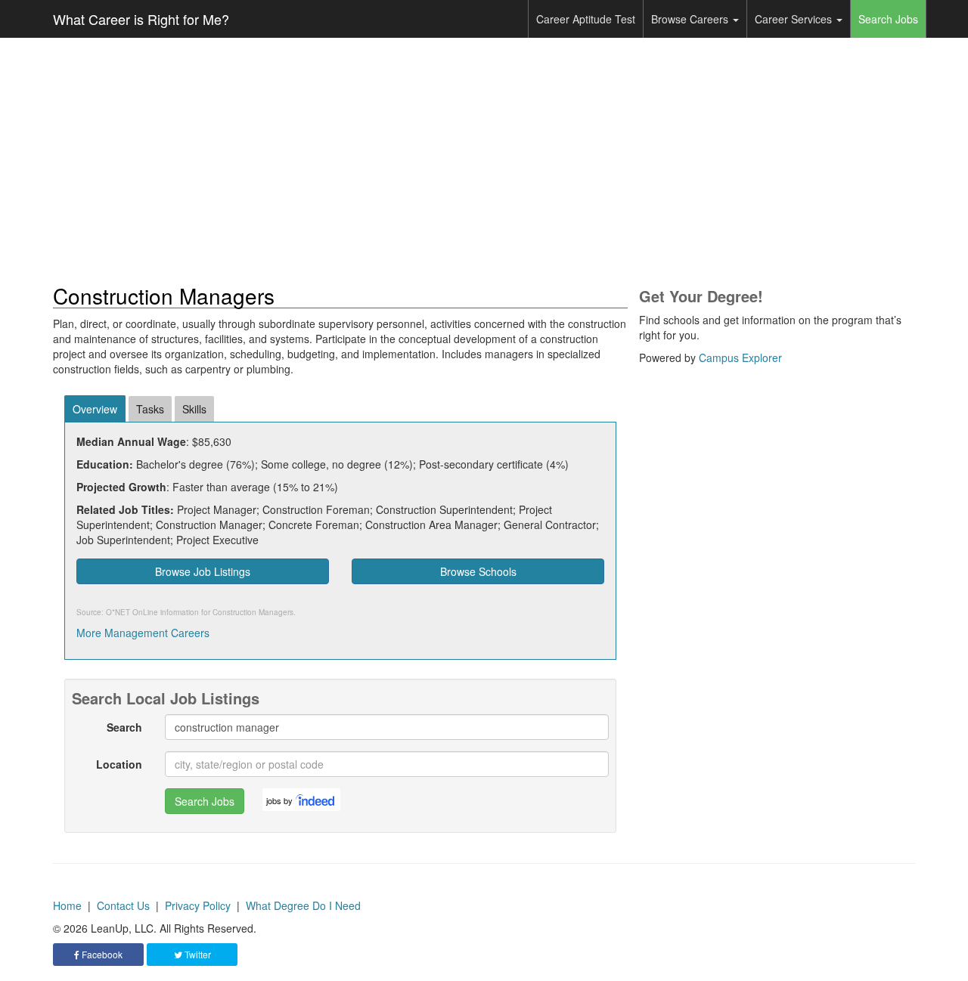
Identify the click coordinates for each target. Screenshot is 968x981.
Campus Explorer (740, 357)
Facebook (101, 954)
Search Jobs (888, 18)
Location (119, 764)
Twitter (196, 954)
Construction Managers (253, 612)
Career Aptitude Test (585, 18)
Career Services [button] (795, 18)
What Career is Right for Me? (141, 19)
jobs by (279, 800)
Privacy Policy (198, 905)
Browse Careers (691, 18)
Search (124, 727)
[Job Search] (316, 799)
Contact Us (123, 905)
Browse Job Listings (202, 571)
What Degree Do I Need (303, 905)
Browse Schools (478, 571)
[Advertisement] (484, 161)
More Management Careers (142, 632)
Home (67, 905)
